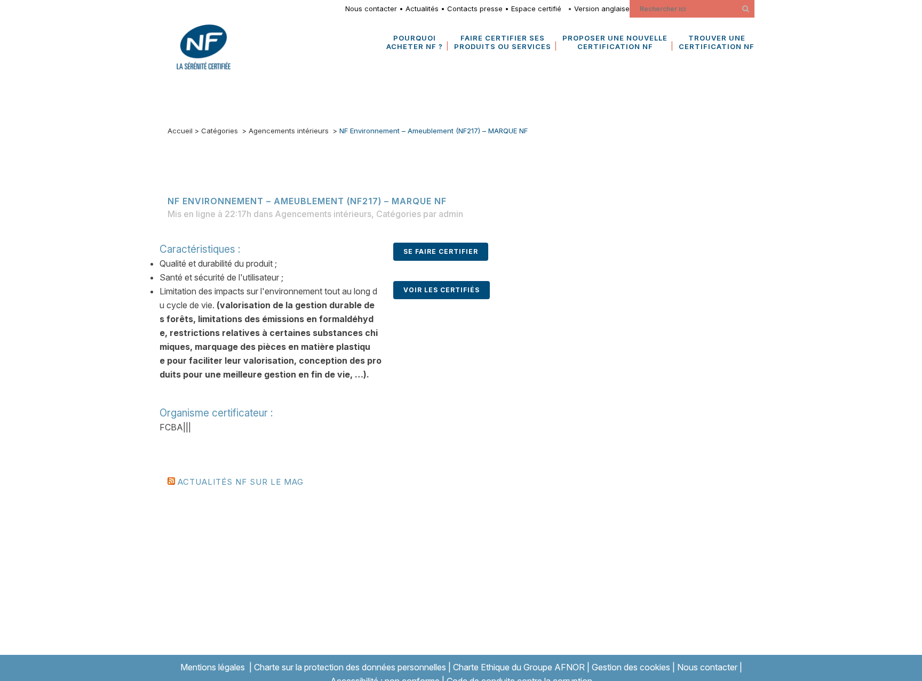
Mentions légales (212, 667)
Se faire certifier (440, 251)
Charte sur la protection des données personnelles (350, 667)
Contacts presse (475, 8)
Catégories (219, 130)
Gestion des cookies (631, 667)
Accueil (180, 130)
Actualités (422, 8)
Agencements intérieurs (289, 130)
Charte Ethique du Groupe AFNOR (519, 667)
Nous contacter (371, 8)
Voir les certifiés (441, 290)
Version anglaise (602, 8)
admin (451, 214)
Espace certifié (538, 8)
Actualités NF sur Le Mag (241, 482)
